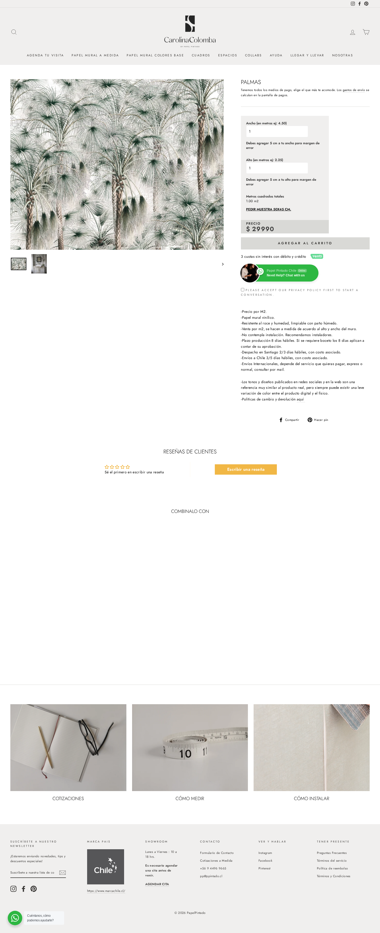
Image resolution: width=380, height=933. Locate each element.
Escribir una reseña (246, 469)
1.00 (249, 201)
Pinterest (264, 868)
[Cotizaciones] (68, 747)
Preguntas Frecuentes (332, 853)
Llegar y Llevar (307, 55)
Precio (253, 223)
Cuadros (201, 55)
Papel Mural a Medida (95, 55)
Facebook (265, 860)
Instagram (265, 853)
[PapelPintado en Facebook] (23, 889)
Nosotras (342, 55)
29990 (263, 228)
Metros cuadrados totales (265, 196)
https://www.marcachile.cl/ (106, 891)
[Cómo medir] (190, 747)
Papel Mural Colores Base (155, 55)
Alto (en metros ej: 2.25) (264, 160)
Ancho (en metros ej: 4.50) (266, 123)
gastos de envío (354, 90)
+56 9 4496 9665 (213, 868)
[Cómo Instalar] (312, 747)
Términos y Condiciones (334, 876)
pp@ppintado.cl (211, 876)
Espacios (227, 55)
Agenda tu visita (45, 55)
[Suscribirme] (62, 872)
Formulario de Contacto (217, 853)
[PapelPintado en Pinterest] (34, 889)
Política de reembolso (332, 868)
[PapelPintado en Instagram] (13, 889)
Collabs (253, 55)
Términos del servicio (332, 860)
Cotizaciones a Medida (216, 860)
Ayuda (276, 55)
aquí (301, 399)
